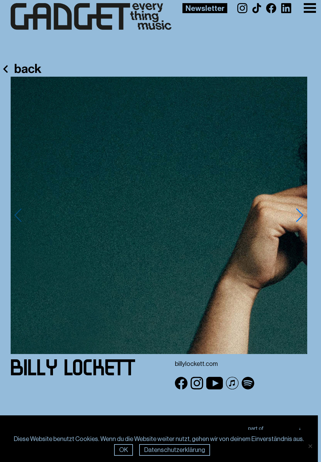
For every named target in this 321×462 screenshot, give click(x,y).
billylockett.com (196, 363)
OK (123, 450)
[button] (300, 215)
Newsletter (205, 8)
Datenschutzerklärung (174, 450)
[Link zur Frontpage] (81, 16)
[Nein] (310, 446)
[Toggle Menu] (310, 8)
